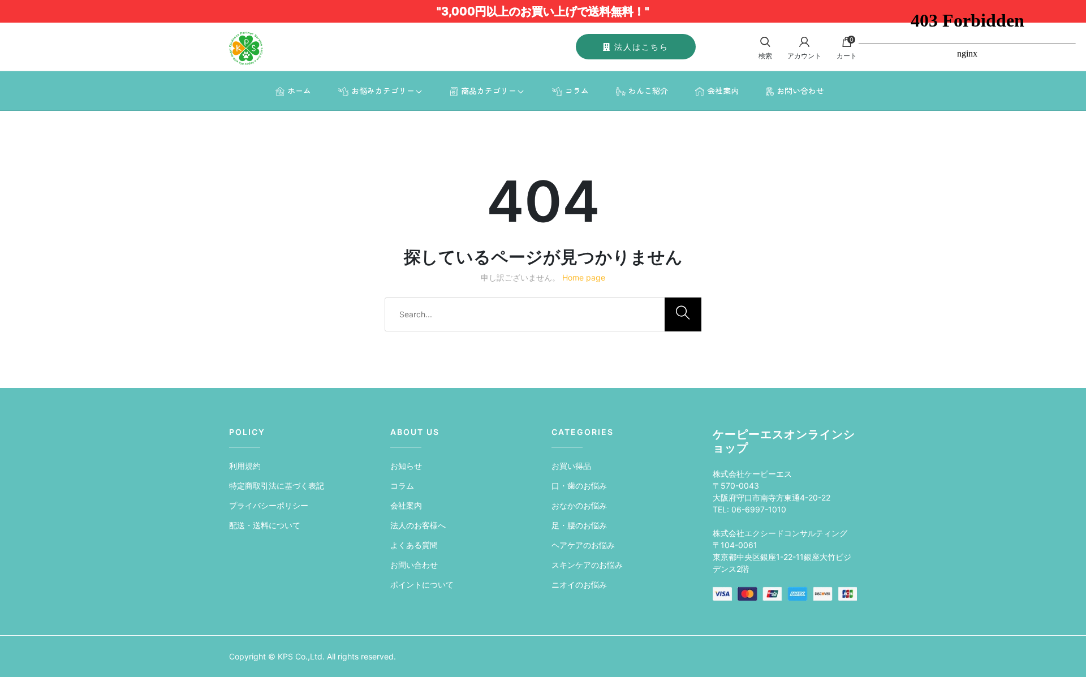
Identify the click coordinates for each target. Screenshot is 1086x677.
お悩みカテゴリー (383, 90)
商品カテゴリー (488, 90)
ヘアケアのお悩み (583, 545)
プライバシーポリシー (268, 505)
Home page (583, 277)
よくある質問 (414, 545)
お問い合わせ (800, 90)
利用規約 (245, 466)
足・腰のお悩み (579, 525)
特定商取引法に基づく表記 (276, 485)
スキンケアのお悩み (587, 565)
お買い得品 (571, 466)
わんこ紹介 (648, 90)
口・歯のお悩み (579, 485)
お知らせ (406, 466)
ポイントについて (422, 584)
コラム (577, 90)
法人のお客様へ (418, 525)
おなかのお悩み (579, 505)
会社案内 (723, 90)
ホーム (299, 90)
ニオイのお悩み (579, 584)
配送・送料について (264, 525)
